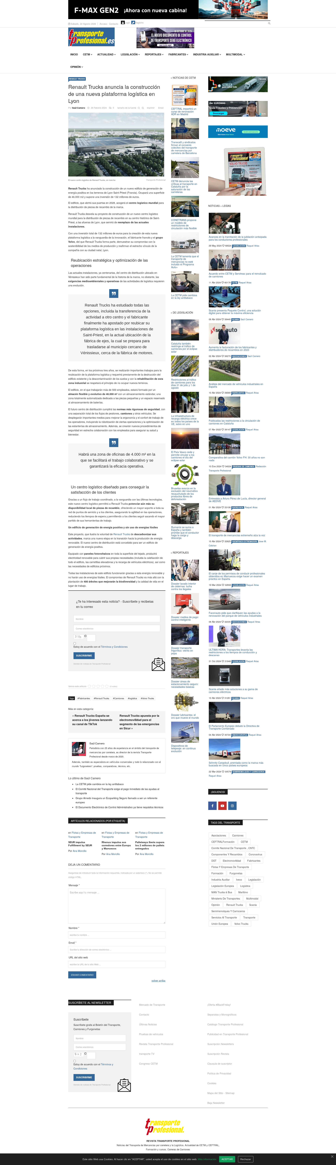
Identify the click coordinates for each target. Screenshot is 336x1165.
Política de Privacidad (219, 1073)
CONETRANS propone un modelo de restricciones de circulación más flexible (184, 224)
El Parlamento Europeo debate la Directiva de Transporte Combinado (234, 727)
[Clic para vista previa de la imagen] (116, 144)
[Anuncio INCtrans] (202, 38)
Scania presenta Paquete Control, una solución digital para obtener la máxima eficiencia (235, 312)
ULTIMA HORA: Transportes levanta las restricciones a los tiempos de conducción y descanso (233, 652)
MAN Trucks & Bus (221, 892)
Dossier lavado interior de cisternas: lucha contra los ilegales (183, 586)
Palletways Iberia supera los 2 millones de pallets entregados (149, 845)
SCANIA (235, 319)
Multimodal (234, 54)
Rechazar (245, 1159)
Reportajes (153, 54)
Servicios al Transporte (224, 917)
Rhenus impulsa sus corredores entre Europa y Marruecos (116, 845)
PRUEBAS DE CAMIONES (243, 466)
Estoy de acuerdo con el (101, 646)
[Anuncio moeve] (238, 131)
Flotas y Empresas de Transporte (230, 867)
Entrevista (237, 507)
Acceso (103, 24)
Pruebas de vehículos (151, 1034)
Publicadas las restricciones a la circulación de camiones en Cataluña (234, 422)
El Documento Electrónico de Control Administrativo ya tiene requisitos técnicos (119, 807)
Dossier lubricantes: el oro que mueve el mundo (185, 716)
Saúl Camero (78, 107)
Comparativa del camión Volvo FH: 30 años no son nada (237, 459)
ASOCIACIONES (239, 356)
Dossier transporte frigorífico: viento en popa (182, 650)
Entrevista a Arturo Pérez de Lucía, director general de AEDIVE (237, 500)
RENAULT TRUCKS (77, 79)
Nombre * (74, 928)
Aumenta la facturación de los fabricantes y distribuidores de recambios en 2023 (233, 348)
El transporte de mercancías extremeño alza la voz (237, 535)
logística (133, 698)
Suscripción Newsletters (220, 1044)
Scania (253, 905)
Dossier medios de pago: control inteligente (185, 618)
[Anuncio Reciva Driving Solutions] (238, 84)
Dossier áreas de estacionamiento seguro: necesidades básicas (184, 684)
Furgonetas (236, 873)
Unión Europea (219, 923)
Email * (72, 942)
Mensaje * (74, 885)
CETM (86, 54)
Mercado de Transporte (152, 1004)
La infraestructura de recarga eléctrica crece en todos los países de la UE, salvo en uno (185, 420)
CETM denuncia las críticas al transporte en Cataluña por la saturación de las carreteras (184, 186)
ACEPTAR (227, 1159)
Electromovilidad (232, 860)
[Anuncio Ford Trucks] (168, 9)
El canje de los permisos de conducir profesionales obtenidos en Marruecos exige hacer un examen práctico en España (237, 576)
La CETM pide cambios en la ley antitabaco (100, 784)
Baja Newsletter (216, 1103)
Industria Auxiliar (206, 54)
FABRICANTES (238, 393)
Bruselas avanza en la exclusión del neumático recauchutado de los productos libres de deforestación (184, 493)
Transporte (249, 917)
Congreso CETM (148, 1063)
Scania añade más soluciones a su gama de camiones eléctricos (233, 690)
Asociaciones (218, 835)
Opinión (75, 67)
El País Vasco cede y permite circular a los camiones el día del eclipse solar (182, 456)
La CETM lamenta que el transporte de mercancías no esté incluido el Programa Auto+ (185, 261)
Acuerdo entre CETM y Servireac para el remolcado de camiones (237, 275)
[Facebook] (212, 806)
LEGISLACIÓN (239, 246)
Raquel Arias (253, 245)
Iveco (239, 879)
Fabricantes (177, 54)
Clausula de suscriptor (219, 1063)
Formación (217, 873)
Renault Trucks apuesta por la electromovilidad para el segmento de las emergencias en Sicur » (139, 722)
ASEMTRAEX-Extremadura (244, 541)
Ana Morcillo (79, 851)
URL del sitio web (78, 957)
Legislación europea (222, 886)
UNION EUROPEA (239, 735)
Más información (207, 1159)
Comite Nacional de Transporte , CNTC (233, 848)
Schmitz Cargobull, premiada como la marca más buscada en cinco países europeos (236, 764)
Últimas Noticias (148, 1024)
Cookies (211, 1083)
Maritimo (243, 892)
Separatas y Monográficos (221, 1014)
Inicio (74, 54)
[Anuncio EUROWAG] (238, 109)
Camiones (119, 698)
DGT (213, 860)
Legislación (129, 54)
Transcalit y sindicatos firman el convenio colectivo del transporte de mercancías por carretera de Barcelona (184, 147)
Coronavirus (255, 854)
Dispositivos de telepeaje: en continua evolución (183, 748)
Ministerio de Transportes (225, 898)
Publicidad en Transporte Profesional (227, 1034)
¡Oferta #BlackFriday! (219, 1004)
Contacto (113, 24)
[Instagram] (232, 806)
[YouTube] (222, 806)
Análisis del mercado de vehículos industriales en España (236, 385)
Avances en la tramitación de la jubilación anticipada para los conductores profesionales (238, 238)
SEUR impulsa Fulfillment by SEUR (80, 844)
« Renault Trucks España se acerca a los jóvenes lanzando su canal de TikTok (92, 720)
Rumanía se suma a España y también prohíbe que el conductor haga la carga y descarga (185, 532)
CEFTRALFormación (222, 841)
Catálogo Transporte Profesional (225, 1024)
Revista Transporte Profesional (156, 1044)
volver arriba (158, 980)
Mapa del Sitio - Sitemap (220, 1093)
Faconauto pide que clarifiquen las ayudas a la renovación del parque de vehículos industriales (235, 614)
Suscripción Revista (218, 1053)
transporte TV (146, 1053)
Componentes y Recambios (226, 854)
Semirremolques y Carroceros (248, 772)
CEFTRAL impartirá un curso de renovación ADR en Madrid (183, 111)
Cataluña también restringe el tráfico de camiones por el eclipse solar (184, 347)
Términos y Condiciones (114, 646)
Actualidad (105, 54)
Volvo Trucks (148, 698)
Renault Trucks (121, 534)
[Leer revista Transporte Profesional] (238, 171)
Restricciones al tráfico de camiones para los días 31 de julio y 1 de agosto (183, 383)
